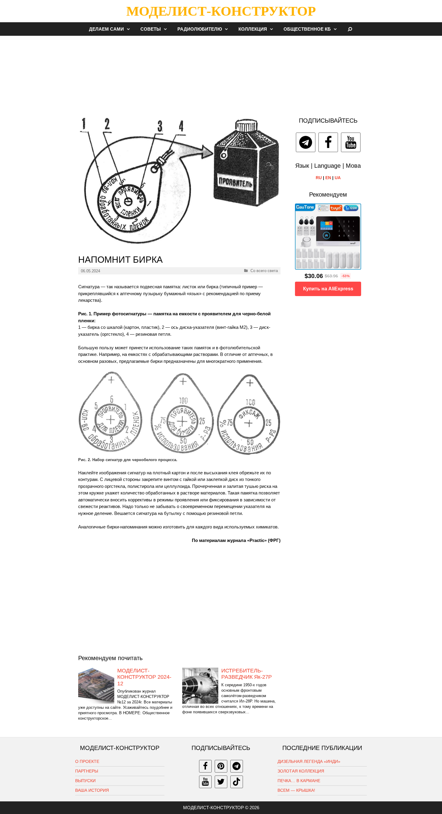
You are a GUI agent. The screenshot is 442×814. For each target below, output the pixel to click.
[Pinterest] (221, 766)
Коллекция (252, 29)
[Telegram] (305, 142)
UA (338, 177)
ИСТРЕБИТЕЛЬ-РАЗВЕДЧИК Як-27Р (246, 674)
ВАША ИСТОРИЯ (92, 790)
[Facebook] (328, 142)
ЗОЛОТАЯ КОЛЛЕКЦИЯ (301, 771)
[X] (221, 782)
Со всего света (264, 270)
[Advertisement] (221, 73)
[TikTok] (236, 782)
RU (319, 177)
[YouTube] (351, 142)
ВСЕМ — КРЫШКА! (296, 790)
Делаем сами (106, 29)
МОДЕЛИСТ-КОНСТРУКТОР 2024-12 (144, 677)
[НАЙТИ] (350, 29)
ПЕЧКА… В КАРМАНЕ (299, 780)
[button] (130, 29)
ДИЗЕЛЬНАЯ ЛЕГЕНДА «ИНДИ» (309, 761)
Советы (150, 29)
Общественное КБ (307, 29)
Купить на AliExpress (328, 288)
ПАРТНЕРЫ (86, 771)
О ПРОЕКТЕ (87, 761)
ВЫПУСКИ (85, 780)
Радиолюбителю (199, 29)
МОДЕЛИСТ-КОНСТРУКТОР (221, 11)
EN (328, 177)
